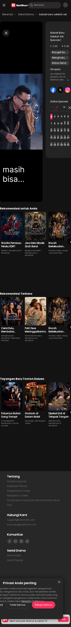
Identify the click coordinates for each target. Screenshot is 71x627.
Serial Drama (26, 14)
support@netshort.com (21, 519)
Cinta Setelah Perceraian (7, 422)
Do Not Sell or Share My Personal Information (33, 500)
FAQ (9, 505)
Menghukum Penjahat (31, 254)
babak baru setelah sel (53, 14)
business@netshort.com (21, 524)
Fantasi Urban (55, 250)
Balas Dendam (61, 63)
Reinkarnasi (54, 421)
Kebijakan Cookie (17, 495)
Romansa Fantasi (33, 336)
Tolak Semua (17, 604)
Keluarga (29, 421)
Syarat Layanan (17, 481)
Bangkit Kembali (32, 250)
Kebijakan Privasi (17, 486)
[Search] (31, 5)
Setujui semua (43, 604)
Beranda (7, 14)
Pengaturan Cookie (18, 490)
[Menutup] (59, 582)
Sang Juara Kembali (58, 251)
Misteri (4, 250)
